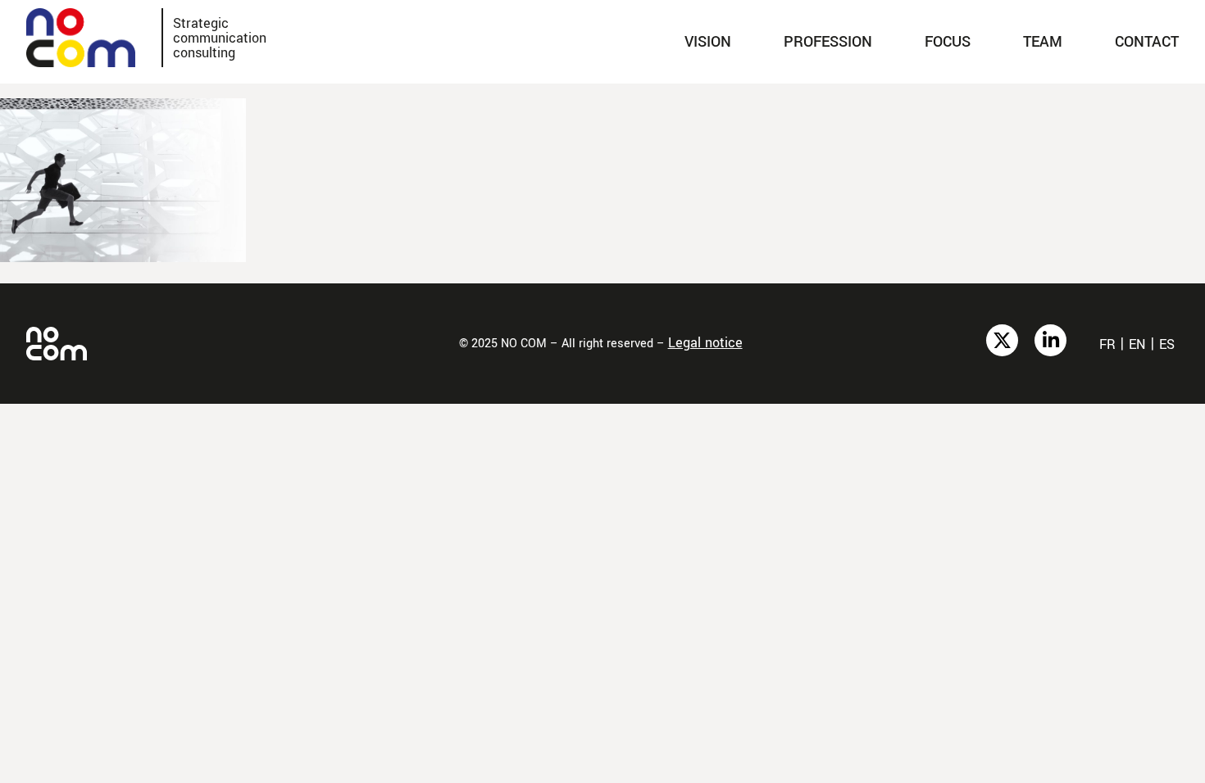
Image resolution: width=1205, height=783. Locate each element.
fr (1107, 344)
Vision (707, 41)
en (1137, 344)
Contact (1147, 41)
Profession (828, 41)
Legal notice (705, 342)
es (1167, 344)
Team (1042, 41)
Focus (948, 41)
